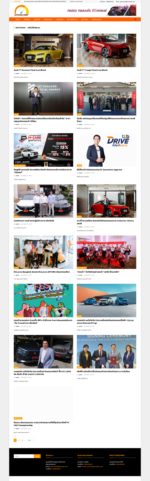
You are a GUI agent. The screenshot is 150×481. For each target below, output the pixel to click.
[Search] (135, 19)
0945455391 (120, 464)
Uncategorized (20, 165)
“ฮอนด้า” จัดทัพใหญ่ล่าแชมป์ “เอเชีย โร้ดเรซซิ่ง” (98, 272)
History (84, 19)
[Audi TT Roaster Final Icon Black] (43, 50)
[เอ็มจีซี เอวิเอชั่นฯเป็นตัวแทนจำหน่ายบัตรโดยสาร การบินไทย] (106, 351)
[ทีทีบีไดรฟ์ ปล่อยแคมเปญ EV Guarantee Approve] (106, 150)
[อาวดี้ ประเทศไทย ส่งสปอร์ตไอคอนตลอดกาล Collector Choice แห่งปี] (106, 201)
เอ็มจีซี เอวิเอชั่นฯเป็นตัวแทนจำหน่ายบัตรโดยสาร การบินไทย (103, 371)
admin (17, 73)
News (18, 19)
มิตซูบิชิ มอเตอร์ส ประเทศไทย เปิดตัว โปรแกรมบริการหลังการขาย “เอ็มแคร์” (43, 171)
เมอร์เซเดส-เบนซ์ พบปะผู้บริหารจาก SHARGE (34, 220)
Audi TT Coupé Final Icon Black (92, 70)
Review (37, 19)
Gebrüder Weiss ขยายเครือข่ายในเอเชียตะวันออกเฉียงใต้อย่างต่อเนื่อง (45, 1)
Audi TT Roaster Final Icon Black (30, 70)
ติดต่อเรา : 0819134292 (106, 2)
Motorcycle (72, 19)
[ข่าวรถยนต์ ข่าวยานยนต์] (21, 10)
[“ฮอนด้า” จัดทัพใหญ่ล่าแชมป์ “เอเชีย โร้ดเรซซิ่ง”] (106, 252)
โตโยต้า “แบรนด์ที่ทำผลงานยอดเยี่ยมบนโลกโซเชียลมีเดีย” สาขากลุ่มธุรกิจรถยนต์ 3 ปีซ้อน (42, 120)
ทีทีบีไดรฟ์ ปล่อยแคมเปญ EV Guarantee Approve (99, 169)
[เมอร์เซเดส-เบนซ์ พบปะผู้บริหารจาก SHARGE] (43, 201)
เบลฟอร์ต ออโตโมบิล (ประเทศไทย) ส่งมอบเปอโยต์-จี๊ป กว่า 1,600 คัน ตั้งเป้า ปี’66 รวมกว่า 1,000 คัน (42, 373)
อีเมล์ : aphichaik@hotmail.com (125, 2)
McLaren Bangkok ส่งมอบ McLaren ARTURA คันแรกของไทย (42, 272)
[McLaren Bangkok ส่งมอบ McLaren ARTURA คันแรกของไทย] (43, 252)
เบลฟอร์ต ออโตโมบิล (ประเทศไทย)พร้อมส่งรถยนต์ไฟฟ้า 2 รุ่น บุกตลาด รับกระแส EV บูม (105, 321)
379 (29, 440)
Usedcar (59, 19)
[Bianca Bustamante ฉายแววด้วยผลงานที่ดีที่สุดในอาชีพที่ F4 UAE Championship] (43, 403)
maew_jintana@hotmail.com (92, 466)
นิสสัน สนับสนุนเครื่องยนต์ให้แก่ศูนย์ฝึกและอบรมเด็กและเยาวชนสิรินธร (106, 120)
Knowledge (96, 19)
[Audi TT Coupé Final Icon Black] (106, 50)
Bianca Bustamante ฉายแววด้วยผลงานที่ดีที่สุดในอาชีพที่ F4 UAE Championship (41, 424)
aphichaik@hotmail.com (59, 466)
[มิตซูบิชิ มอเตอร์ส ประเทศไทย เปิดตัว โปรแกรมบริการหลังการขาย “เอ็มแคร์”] (43, 150)
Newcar (27, 19)
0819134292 (56, 469)
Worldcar (48, 19)
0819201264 (88, 464)
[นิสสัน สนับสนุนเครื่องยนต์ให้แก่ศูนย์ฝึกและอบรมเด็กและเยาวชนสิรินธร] (106, 99)
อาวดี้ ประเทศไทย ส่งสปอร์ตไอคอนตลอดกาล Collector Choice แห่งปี (105, 222)
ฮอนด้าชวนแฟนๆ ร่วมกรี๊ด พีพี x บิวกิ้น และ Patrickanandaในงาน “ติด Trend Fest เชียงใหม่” (43, 321)
